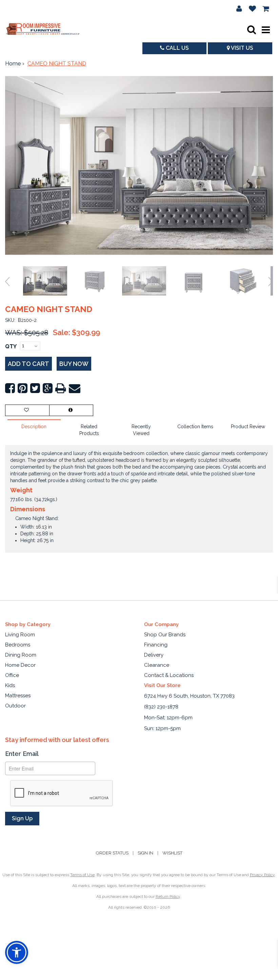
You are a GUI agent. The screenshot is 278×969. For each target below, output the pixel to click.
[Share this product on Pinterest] (22, 388)
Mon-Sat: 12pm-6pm (168, 718)
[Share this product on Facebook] (10, 388)
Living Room (20, 635)
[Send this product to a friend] (74, 388)
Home (13, 63)
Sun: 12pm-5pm (162, 728)
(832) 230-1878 (161, 707)
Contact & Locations (169, 675)
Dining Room (20, 655)
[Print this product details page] (60, 388)
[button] (239, 8)
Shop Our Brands (164, 635)
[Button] (266, 30)
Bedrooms (17, 645)
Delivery (153, 655)
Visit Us (241, 48)
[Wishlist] (252, 8)
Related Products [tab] (89, 430)
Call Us (176, 48)
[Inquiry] (71, 410)
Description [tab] (33, 426)
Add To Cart (28, 363)
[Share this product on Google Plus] (48, 388)
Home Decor (20, 665)
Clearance (156, 665)
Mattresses (18, 696)
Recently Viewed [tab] (141, 430)
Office (12, 675)
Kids (10, 685)
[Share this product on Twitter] (35, 388)
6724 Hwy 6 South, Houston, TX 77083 (189, 696)
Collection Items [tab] (195, 426)
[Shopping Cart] (266, 8)
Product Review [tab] (248, 426)
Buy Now (73, 363)
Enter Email (22, 753)
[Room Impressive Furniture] (42, 29)
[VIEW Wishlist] (27, 410)
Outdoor (15, 706)
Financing (155, 645)
